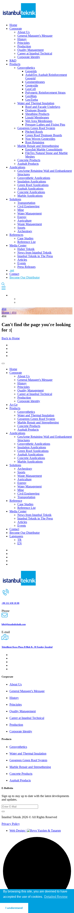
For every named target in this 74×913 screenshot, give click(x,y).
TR (19, 539)
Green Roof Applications (33, 185)
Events (21, 263)
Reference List (26, 242)
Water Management (29, 213)
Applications (17, 167)
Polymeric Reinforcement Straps (45, 92)
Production (24, 46)
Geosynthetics (26, 67)
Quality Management (30, 50)
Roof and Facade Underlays (42, 106)
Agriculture (24, 220)
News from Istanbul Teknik (34, 252)
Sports (21, 227)
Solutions (15, 199)
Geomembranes (35, 82)
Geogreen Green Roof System (36, 128)
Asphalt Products (28, 163)
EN (19, 543)
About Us (23, 32)
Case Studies (25, 238)
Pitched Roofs (34, 131)
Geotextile (31, 85)
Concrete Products (28, 160)
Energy (21, 217)
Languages (16, 536)
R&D (12, 60)
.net (11, 270)
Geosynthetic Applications (33, 178)
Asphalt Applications (30, 188)
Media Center (17, 245)
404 (4, 309)
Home (13, 25)
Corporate (15, 28)
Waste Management (29, 224)
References (16, 234)
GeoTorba (31, 99)
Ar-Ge (13, 404)
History (22, 39)
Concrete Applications (31, 192)
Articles (22, 259)
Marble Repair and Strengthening (38, 146)
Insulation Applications (31, 181)
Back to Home (11, 338)
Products (14, 64)
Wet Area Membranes (38, 121)
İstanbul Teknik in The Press (35, 256)
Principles (23, 42)
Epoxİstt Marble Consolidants (43, 149)
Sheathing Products (37, 114)
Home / (7, 312)
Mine (20, 210)
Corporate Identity (28, 57)
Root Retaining (34, 142)
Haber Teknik (26, 249)
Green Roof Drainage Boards (43, 135)
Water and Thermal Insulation (35, 103)
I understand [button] (14, 907)
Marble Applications (30, 195)
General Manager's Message (34, 35)
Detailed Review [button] (55, 896)
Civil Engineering (28, 206)
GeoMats (31, 96)
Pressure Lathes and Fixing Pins (45, 124)
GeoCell (30, 89)
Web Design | (18, 830)
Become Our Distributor (24, 277)
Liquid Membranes (37, 117)
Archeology (24, 231)
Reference (15, 500)
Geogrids (31, 71)
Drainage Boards (35, 110)
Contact (14, 274)
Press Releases (26, 266)
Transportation (26, 202)
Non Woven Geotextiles (40, 138)
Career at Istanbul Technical (34, 53)
